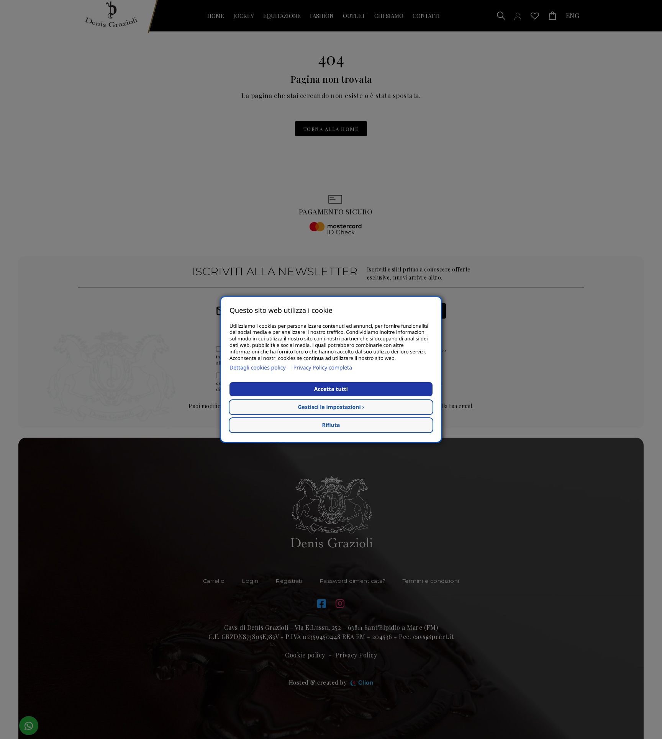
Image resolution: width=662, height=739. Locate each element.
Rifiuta (331, 425)
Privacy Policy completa (322, 367)
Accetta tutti (331, 389)
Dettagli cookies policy (257, 367)
